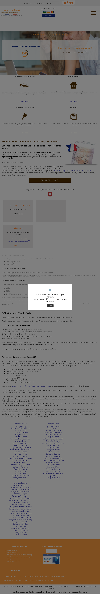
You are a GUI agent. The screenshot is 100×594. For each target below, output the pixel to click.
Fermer (50, 305)
